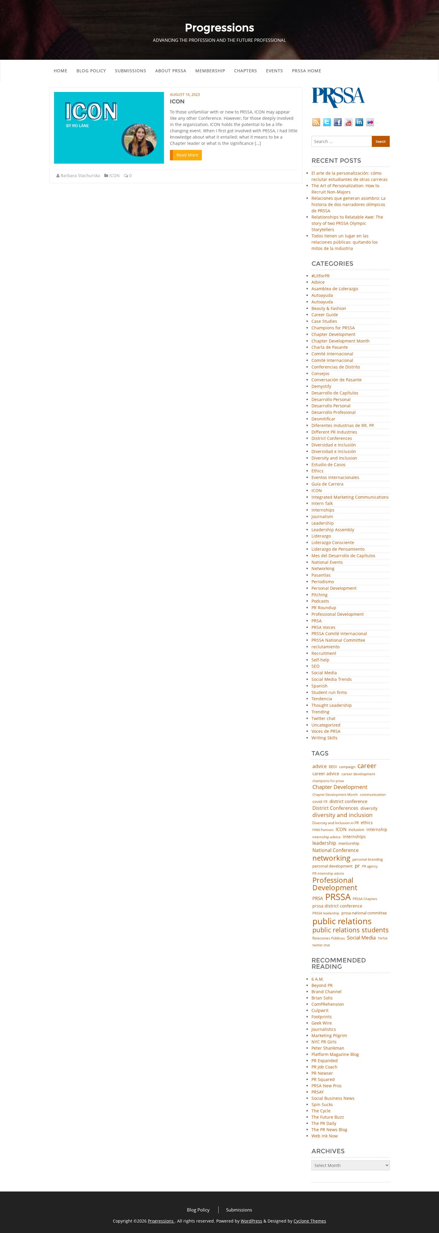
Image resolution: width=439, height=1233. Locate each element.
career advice (325, 774)
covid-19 (319, 802)
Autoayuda (322, 295)
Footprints (321, 1016)
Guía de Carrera (327, 484)
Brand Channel (326, 991)
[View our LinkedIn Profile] (359, 121)
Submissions (130, 70)
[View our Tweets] (327, 121)
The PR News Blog (329, 1129)
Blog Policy (91, 70)
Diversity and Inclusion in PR (335, 823)
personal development (332, 866)
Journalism (322, 516)
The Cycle (321, 1111)
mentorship (348, 843)
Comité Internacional (332, 354)
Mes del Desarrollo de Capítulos (343, 555)
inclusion (356, 830)
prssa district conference (337, 906)
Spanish (319, 686)
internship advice (326, 837)
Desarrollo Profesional (333, 412)
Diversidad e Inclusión (333, 445)
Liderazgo (321, 536)
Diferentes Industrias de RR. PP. (342, 425)
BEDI (333, 767)
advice (319, 766)
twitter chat (321, 945)
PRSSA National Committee (338, 640)
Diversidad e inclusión (333, 451)
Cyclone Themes (310, 1221)
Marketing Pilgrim (329, 1035)
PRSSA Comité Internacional (339, 633)
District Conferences (331, 438)
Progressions (161, 1221)
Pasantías (321, 575)
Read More (187, 155)
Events (274, 70)
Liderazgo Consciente (332, 542)
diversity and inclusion (342, 815)
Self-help (320, 660)
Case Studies (324, 321)
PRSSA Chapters (365, 899)
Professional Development (337, 614)
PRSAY (317, 1092)
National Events (327, 562)
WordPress (251, 1221)
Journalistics (323, 1029)
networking (331, 858)
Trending (320, 712)
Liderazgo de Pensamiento (337, 549)
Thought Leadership (331, 705)
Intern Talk (322, 503)
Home (60, 70)
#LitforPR (320, 276)
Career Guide (324, 314)
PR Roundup (323, 607)
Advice (318, 282)
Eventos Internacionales (335, 477)
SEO (315, 666)
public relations (342, 921)
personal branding (367, 859)
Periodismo (322, 581)
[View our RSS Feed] (316, 121)
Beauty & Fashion (328, 308)
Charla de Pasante (329, 347)
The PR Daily (323, 1123)
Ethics (317, 471)
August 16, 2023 (185, 94)
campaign (347, 767)
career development (358, 774)
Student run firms (329, 692)
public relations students (350, 930)
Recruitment (323, 653)
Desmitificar (323, 419)
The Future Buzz (327, 1117)
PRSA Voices (323, 627)
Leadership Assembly (332, 529)
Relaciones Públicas (328, 938)
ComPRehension (327, 1004)
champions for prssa (328, 781)
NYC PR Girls (324, 1042)
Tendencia (321, 698)
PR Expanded (324, 1060)
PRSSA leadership (325, 913)
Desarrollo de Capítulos (334, 393)
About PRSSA (170, 70)
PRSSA (338, 897)
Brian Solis (322, 998)
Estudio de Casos (328, 464)
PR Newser (322, 1073)
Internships (322, 510)
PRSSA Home (306, 70)
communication (373, 794)
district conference (348, 801)
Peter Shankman (327, 1048)
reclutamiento (325, 646)
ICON (177, 101)
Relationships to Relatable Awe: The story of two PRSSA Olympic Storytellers (347, 223)
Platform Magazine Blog (335, 1054)
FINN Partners (323, 829)
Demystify (321, 386)
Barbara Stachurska (80, 175)
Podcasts (320, 601)
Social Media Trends (331, 679)
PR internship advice (328, 873)
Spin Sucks (322, 1104)
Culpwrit (320, 1010)
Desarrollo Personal (331, 399)
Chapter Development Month (340, 341)
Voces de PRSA (325, 731)
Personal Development (334, 588)
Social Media (324, 672)
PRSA (316, 621)
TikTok (383, 938)
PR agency (370, 866)
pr (357, 865)
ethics (367, 823)
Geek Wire (321, 1023)
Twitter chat (323, 718)
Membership (210, 70)
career (367, 766)
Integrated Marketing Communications (350, 497)
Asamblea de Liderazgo (334, 288)
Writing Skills (324, 738)
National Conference (335, 850)
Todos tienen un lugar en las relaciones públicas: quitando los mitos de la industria (344, 242)
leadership (324, 843)
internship (376, 829)
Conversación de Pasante (336, 380)
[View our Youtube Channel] (348, 121)
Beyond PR (322, 985)
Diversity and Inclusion (334, 458)
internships (354, 837)
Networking (322, 568)
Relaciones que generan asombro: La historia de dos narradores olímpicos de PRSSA (348, 204)
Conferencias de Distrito (335, 367)
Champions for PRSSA (333, 328)
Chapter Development (333, 334)
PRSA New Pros (326, 1085)
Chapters (245, 70)
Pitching (319, 595)
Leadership (322, 523)
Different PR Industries (334, 432)
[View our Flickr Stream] (370, 121)
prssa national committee (364, 913)
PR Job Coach (324, 1067)
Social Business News (332, 1098)
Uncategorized (325, 725)
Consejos (320, 373)
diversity (368, 808)
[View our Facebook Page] (338, 121)
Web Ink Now (324, 1136)
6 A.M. (317, 979)
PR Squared (323, 1079)
